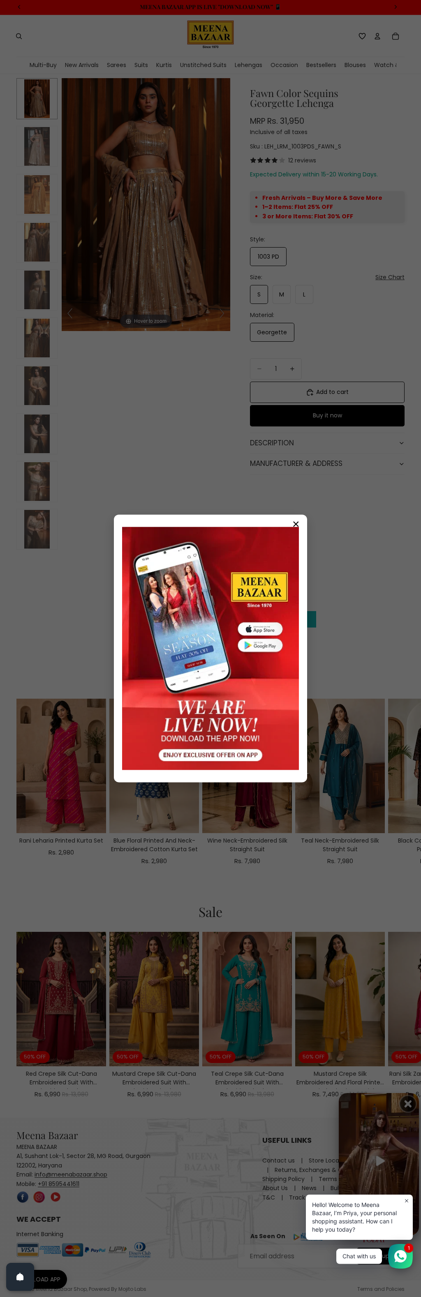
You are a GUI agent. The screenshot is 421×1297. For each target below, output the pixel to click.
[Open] (20, 1277)
